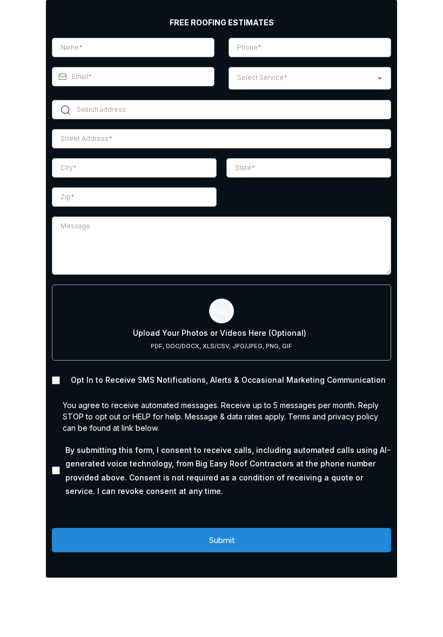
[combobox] (310, 78)
